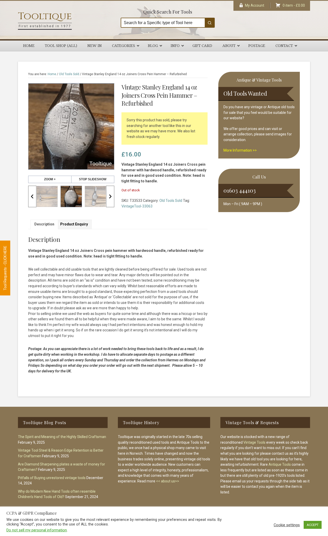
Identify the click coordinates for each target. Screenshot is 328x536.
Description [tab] (44, 224)
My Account (254, 5)
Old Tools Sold (69, 74)
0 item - (294, 5)
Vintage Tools (254, 442)
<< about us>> (167, 481)
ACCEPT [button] (313, 525)
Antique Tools (280, 464)
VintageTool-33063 (136, 206)
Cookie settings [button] (287, 525)
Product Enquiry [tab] (74, 224)
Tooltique (45, 16)
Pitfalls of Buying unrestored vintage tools (52, 478)
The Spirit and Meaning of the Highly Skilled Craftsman (62, 437)
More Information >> (240, 150)
